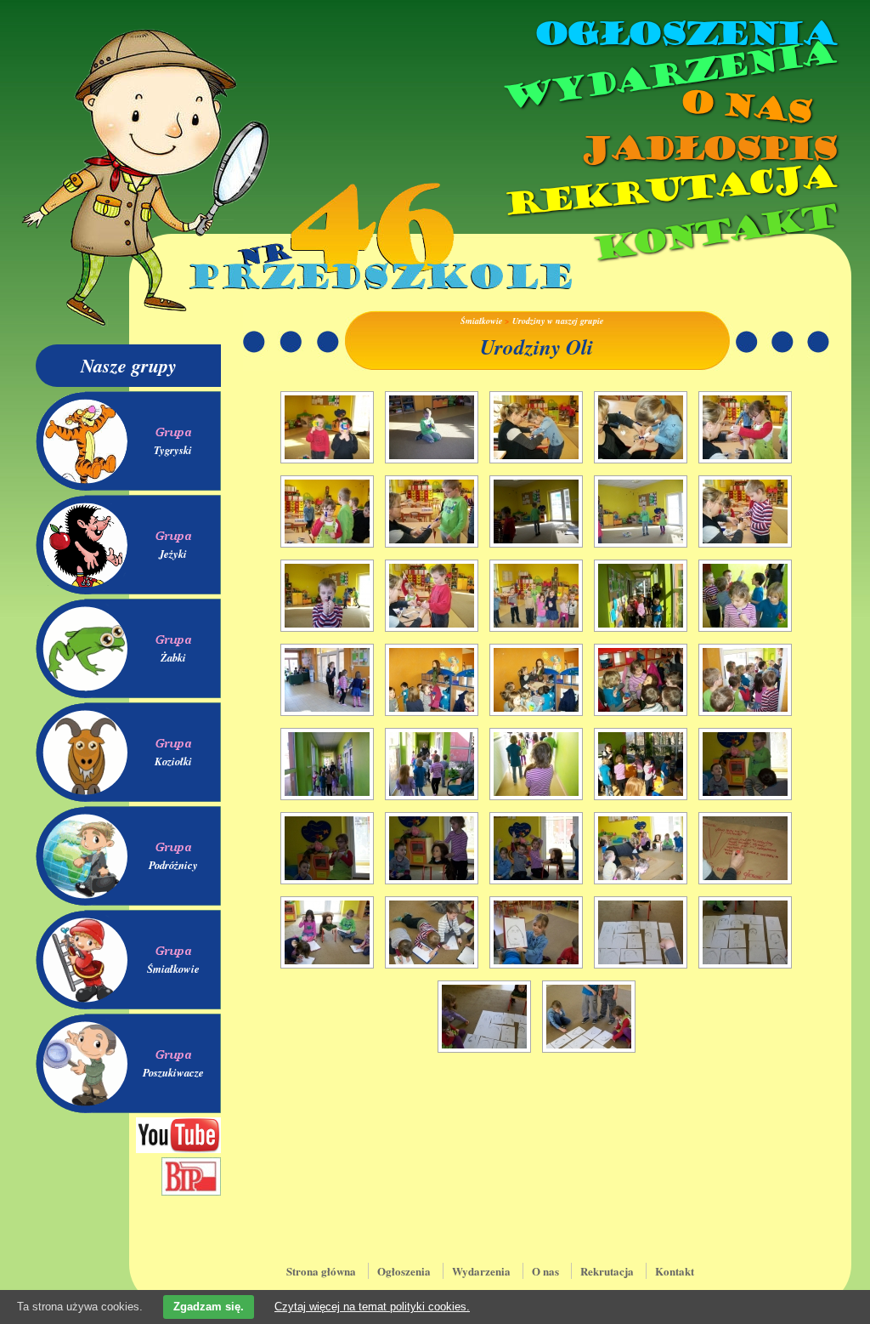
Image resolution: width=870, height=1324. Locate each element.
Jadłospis (706, 149)
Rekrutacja (668, 190)
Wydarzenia (667, 75)
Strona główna (321, 1271)
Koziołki (173, 761)
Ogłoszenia (684, 34)
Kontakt (713, 232)
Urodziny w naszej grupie (557, 321)
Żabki (173, 657)
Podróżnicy (173, 864)
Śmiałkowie (173, 968)
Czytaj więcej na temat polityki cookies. (372, 1306)
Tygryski (173, 449)
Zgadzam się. (208, 1306)
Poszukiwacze (173, 1072)
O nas (744, 107)
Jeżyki (173, 553)
